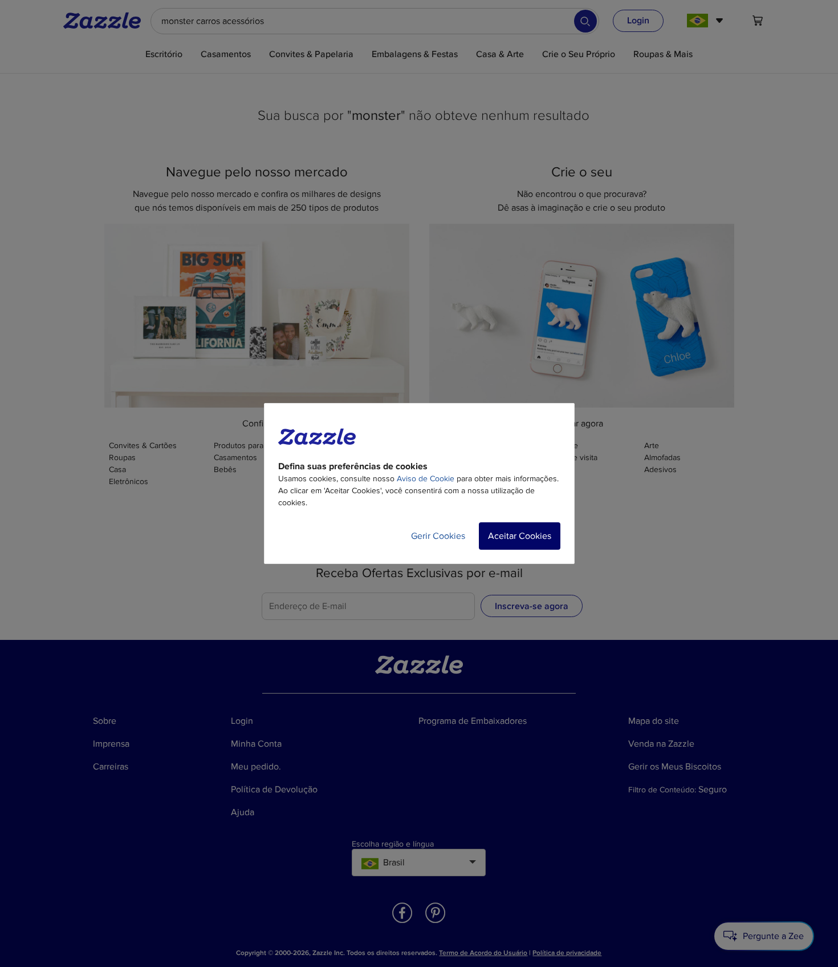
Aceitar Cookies (519, 536)
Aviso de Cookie (425, 479)
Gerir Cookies (438, 536)
